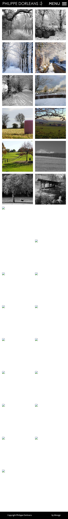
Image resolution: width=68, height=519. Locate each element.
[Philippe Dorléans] (22, 3)
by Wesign (56, 515)
